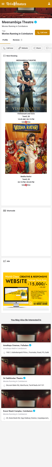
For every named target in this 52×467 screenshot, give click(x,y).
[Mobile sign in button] (49, 3)
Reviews (17, 40)
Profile (5, 40)
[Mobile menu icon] (3, 3)
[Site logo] (16, 3)
